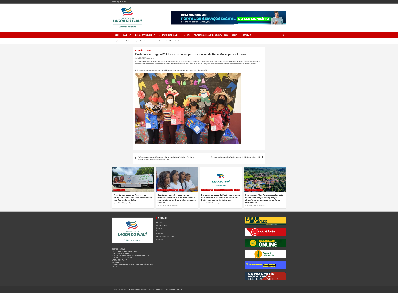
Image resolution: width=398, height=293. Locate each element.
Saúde (116, 190)
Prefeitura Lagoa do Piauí (224, 190)
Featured (147, 50)
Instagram (246, 35)
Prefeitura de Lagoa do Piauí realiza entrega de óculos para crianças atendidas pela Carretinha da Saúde (132, 197)
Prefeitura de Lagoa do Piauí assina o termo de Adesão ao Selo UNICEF (235, 157)
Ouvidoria (127, 35)
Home (116, 35)
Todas (122, 190)
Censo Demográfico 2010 (165, 236)
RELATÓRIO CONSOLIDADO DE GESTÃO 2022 (211, 35)
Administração (163, 190)
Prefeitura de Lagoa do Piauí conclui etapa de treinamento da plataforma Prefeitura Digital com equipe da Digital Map (220, 197)
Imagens (159, 228)
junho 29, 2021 (140, 58)
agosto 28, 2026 (118, 203)
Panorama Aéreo (162, 225)
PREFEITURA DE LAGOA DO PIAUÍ (135, 289)
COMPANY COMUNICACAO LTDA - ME (169, 289)
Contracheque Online (168, 35)
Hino (157, 231)
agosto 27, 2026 (206, 203)
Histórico (159, 222)
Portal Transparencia (145, 35)
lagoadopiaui (150, 58)
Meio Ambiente (251, 190)
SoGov (234, 35)
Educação (139, 50)
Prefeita (186, 35)
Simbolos (159, 234)
